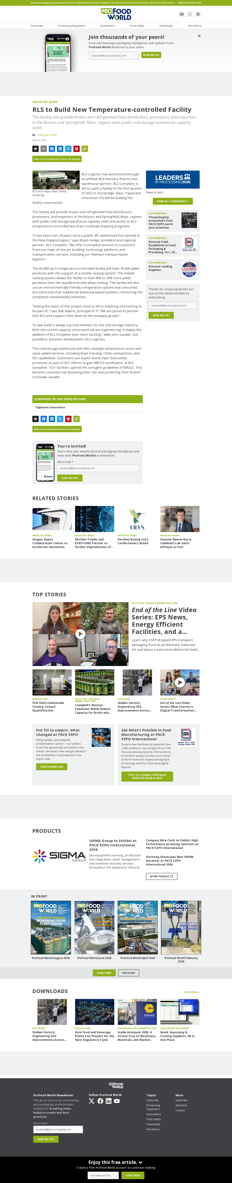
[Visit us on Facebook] (100, 1100)
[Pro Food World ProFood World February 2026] (181, 927)
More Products (161, 876)
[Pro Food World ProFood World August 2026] (51, 927)
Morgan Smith (48, 135)
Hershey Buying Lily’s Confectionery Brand (133, 541)
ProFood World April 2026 (137, 958)
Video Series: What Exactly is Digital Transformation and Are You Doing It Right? (177, 706)
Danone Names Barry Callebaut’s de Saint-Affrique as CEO (175, 543)
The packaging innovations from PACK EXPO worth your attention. (161, 222)
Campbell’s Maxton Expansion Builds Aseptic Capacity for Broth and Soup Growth (93, 709)
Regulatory (40, 698)
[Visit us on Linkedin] (108, 1100)
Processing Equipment (174, 1028)
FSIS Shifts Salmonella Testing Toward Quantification (48, 706)
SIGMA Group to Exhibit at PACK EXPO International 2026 (113, 845)
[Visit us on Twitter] (92, 1100)
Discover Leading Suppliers (160, 268)
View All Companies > (173, 201)
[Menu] (198, 14)
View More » (192, 992)
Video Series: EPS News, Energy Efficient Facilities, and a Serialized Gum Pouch (164, 620)
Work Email (65, 462)
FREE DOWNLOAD (51, 766)
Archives (128, 973)
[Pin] (76, 149)
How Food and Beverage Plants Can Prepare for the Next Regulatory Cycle (94, 1036)
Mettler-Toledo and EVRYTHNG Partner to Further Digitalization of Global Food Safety (93, 543)
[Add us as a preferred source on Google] (85, 149)
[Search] (190, 14)
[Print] (35, 149)
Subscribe (104, 973)
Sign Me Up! (151, 55)
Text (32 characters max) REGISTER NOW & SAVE (147, 776)
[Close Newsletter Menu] (199, 36)
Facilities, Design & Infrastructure (155, 603)
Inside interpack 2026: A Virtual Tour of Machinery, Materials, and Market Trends (137, 1036)
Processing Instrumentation (137, 1028)
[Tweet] (68, 149)
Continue (133, 1175)
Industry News (44, 102)
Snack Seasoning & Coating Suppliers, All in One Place (177, 1036)
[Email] (44, 149)
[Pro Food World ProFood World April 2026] (138, 927)
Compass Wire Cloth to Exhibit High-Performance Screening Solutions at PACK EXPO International (172, 844)
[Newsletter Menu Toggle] (181, 14)
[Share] (52, 149)
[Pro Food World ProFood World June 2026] (94, 927)
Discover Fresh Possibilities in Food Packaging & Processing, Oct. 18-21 (162, 247)
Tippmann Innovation (50, 407)
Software (124, 698)
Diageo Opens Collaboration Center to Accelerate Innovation (50, 543)
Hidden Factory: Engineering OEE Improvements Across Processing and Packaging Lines (137, 706)
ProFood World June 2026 (94, 958)
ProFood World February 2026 (181, 959)
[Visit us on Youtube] (117, 1100)
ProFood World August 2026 (51, 958)
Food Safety (168, 698)
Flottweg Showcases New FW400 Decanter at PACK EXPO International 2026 (169, 860)
